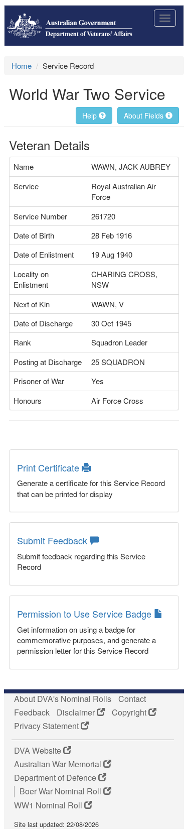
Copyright (130, 712)
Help (90, 115)
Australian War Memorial (58, 764)
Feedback (32, 712)
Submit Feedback (53, 540)
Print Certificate (49, 467)
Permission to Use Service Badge (85, 613)
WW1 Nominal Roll (49, 805)
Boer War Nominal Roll (61, 791)
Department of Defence (56, 777)
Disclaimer (77, 712)
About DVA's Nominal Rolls (62, 698)
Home (22, 65)
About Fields (144, 115)
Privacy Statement (47, 726)
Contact (132, 698)
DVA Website (38, 750)
